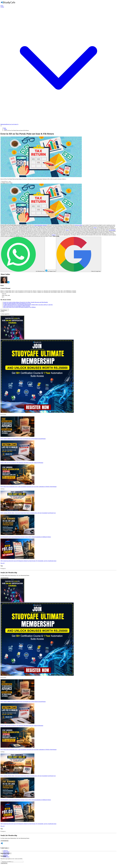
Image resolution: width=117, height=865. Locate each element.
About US (5, 850)
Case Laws (11, 124)
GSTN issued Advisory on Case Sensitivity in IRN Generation (16, 305)
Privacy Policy (6, 851)
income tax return (78, 225)
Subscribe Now (4, 863)
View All (2, 563)
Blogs (7, 124)
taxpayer (54, 234)
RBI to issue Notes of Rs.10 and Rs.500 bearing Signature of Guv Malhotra (19, 307)
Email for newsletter (6, 861)
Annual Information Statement (40, 225)
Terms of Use (6, 854)
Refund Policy (6, 856)
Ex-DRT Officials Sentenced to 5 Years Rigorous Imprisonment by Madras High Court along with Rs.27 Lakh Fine (28, 304)
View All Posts (4, 310)
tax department (112, 230)
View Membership (4, 577)
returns (95, 227)
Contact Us (16, 124)
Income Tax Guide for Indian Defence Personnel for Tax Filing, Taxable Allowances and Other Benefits (25, 302)
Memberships (3, 124)
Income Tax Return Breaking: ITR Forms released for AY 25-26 (17, 303)
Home (2, 5)
